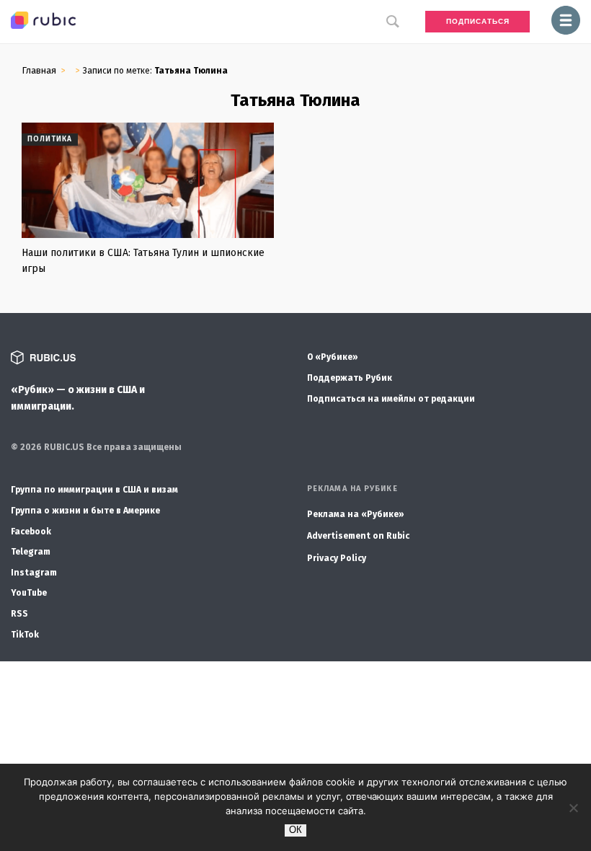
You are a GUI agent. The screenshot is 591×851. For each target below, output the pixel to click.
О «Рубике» (332, 357)
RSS (19, 614)
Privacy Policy (336, 558)
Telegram (30, 552)
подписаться (478, 21)
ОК (295, 829)
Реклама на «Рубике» (355, 514)
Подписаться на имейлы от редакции (391, 399)
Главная (39, 70)
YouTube (29, 593)
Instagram (34, 573)
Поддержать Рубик (349, 378)
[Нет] (573, 808)
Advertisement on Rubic (358, 536)
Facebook (31, 531)
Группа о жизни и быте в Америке (85, 511)
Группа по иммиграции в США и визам (94, 490)
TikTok (25, 635)
